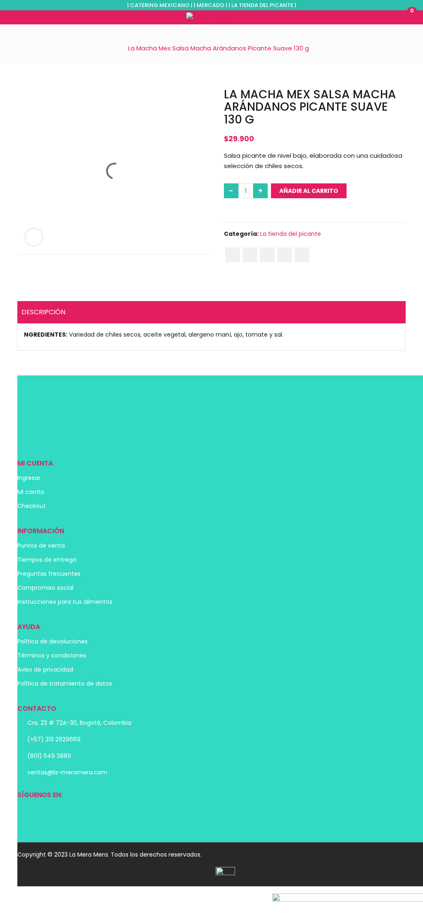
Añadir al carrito (308, 191)
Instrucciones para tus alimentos (64, 602)
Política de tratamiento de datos (64, 683)
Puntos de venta (41, 545)
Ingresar (28, 478)
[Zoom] (34, 237)
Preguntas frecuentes (49, 574)
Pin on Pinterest (267, 254)
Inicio (25, 48)
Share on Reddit (302, 254)
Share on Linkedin (284, 254)
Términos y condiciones (51, 655)
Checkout (31, 506)
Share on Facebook (232, 254)
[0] (403, 17)
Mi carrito (30, 492)
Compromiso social (45, 588)
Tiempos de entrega (46, 560)
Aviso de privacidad (45, 669)
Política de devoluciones (52, 641)
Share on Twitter (249, 254)
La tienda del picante (81, 48)
